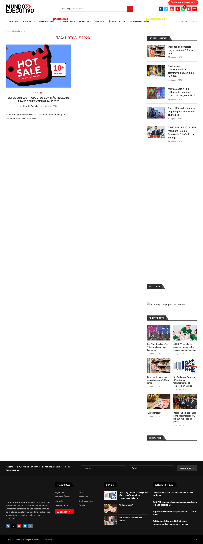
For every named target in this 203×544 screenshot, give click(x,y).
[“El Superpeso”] (158, 401)
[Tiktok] (189, 9)
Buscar (130, 9)
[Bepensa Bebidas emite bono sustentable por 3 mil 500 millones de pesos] (185, 401)
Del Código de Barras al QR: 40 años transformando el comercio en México (184, 381)
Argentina (59, 492)
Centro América (85, 501)
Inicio (8, 31)
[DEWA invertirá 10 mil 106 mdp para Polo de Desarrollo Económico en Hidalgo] (156, 132)
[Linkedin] (25, 526)
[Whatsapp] (183, 9)
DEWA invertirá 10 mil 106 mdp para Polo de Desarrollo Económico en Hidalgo (182, 132)
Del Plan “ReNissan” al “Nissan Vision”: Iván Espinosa (157, 347)
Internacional (47, 20)
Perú (80, 492)
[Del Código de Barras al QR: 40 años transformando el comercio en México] (185, 365)
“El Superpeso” (154, 413)
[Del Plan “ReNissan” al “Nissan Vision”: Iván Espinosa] (158, 332)
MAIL (71, 512)
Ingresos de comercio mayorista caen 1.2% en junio (180, 50)
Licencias (84, 21)
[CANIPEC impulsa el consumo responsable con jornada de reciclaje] (185, 332)
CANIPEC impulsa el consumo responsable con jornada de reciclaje (184, 347)
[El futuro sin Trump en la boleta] (110, 520)
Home (194, 539)
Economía (28, 21)
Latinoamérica (61, 505)
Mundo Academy (141, 20)
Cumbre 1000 (66, 21)
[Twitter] (166, 9)
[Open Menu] (194, 9)
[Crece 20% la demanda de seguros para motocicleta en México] (156, 113)
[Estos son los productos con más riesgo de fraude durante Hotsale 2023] (38, 66)
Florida (81, 505)
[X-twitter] (13, 526)
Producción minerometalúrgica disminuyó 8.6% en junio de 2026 (181, 71)
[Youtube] (178, 9)
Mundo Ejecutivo (31, 106)
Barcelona (83, 497)
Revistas (99, 21)
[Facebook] (161, 9)
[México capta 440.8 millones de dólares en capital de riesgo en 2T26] (156, 93)
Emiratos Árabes (62, 497)
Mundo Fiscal (118, 21)
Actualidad (12, 21)
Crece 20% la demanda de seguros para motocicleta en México (182, 111)
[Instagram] (172, 9)
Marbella (59, 501)
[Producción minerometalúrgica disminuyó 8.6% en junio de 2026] (156, 71)
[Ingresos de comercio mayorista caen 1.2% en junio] (156, 51)
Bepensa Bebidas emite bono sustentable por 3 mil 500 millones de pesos (184, 417)
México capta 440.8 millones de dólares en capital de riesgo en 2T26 (181, 92)
